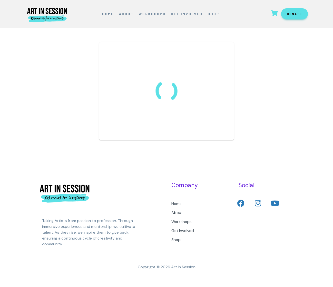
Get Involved (187, 14)
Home (108, 14)
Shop (213, 14)
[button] (241, 203)
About (126, 14)
